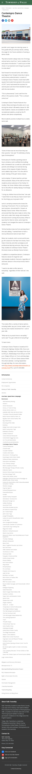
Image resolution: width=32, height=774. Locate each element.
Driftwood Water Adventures (10, 459)
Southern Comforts (8, 594)
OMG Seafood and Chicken (10, 549)
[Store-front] (16, 43)
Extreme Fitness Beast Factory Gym (12, 472)
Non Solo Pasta (7, 547)
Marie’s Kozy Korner (8, 533)
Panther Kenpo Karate (8, 558)
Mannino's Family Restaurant (10, 531)
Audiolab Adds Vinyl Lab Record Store (12, 412)
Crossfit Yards (6, 448)
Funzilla (5, 494)
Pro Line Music (6, 569)
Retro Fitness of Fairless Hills (10, 577)
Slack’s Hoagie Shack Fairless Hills (11, 592)
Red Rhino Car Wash (8, 575)
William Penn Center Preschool (11, 637)
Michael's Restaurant (8, 541)
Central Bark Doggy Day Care (10, 438)
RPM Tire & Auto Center (9, 582)
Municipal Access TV (7, 665)
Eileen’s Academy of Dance (10, 465)
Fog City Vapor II (7, 488)
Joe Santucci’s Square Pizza (10, 509)
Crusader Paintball (7, 450)
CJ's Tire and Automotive (9, 440)
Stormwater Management (8, 683)
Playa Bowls (6, 564)
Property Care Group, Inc (9, 571)
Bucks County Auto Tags (9, 429)
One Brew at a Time (8, 552)
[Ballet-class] (16, 146)
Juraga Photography (8, 516)
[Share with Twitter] (6, 20)
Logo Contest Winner (7, 657)
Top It (4, 619)
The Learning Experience (9, 617)
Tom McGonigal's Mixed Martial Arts (12, 615)
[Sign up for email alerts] (3, 758)
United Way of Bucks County (10, 630)
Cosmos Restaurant (8, 446)
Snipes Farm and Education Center (12, 596)
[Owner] (16, 320)
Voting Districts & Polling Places (10, 693)
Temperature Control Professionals (12, 607)
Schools (4, 679)
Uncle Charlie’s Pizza (8, 626)
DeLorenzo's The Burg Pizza (10, 455)
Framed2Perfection (8, 492)
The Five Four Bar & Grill (9, 613)
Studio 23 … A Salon (8, 604)
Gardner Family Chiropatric (10, 496)
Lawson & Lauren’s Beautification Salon (13, 518)
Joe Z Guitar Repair (8, 511)
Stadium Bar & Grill (8, 600)
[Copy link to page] (12, 20)
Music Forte (6, 543)
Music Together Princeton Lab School (12, 545)
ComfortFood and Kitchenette (11, 442)
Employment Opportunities (9, 382)
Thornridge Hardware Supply (10, 609)
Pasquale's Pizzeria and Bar (10, 556)
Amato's (5, 403)
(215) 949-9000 (10, 743)
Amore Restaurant (7, 406)
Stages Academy (7, 602)
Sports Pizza (6, 598)
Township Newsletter (7, 686)
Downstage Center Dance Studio (11, 457)
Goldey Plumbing (7, 503)
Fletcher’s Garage (7, 486)
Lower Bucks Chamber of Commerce (12, 524)
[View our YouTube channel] (3, 755)
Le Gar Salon (6, 520)
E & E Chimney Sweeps (9, 463)
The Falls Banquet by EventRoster (11, 611)
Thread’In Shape (7, 622)
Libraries (4, 393)
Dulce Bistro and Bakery (9, 461)
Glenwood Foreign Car (9, 501)
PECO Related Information (8, 672)
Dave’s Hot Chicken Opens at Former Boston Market (16, 654)
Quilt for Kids (6, 573)
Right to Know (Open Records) (9, 676)
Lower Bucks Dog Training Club (11, 526)
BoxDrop (5, 425)
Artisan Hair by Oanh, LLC (9, 410)
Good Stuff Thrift (7, 505)
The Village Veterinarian (9, 632)
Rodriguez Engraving (8, 587)
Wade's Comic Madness (9, 634)
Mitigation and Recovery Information (11, 662)
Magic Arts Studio (7, 529)
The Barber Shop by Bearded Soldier (12, 414)
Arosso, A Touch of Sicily (9, 408)
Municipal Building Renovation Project (12, 669)
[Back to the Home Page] (16, 2)
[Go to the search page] (29, 2)
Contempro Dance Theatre (10, 444)
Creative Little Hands (8, 453)
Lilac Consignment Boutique (10, 522)
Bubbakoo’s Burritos (8, 431)
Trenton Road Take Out (9, 624)
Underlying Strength (8, 628)
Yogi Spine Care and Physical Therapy (12, 639)
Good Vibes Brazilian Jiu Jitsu (10, 507)
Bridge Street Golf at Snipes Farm (11, 427)
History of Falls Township (9, 389)
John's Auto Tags (7, 514)
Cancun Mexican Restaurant (10, 435)
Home (3, 8)
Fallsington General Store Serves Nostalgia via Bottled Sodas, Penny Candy (15, 479)
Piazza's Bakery (7, 560)
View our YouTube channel (12, 754)
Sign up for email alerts (11, 757)
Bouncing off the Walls (9, 423)
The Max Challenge (8, 539)
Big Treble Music (7, 421)
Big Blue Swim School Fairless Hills (12, 418)
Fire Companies (6, 386)
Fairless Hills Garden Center (10, 476)
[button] (2, 2)
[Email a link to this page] (9, 20)
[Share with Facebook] (3, 20)
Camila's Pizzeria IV (8, 433)
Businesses (6, 10)
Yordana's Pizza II (7, 641)
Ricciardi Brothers (7, 579)
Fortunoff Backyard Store (9, 490)
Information (8, 8)
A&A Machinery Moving (9, 401)
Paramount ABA (7, 554)
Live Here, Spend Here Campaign (21, 8)
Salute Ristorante (7, 590)
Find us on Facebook (10, 751)
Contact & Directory (7, 379)
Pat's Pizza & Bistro (8, 562)
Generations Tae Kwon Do (10, 499)
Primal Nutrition (7, 567)
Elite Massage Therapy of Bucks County (13, 468)
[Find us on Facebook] (3, 752)
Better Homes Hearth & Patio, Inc (11, 416)
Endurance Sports (7, 470)
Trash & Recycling (7, 690)
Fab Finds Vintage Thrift (9, 474)
